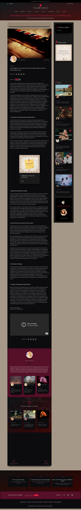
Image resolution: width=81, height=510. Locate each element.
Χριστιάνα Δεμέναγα (17, 419)
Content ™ (29, 11)
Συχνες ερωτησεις (71, 3)
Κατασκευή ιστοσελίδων (40, 506)
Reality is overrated (60, 167)
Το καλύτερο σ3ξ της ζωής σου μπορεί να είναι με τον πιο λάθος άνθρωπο (63, 124)
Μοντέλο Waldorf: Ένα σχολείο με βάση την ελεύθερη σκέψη (28, 391)
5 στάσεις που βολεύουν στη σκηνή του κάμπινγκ (42, 425)
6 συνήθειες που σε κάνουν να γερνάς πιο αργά (16, 425)
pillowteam (61, 140)
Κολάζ (58, 144)
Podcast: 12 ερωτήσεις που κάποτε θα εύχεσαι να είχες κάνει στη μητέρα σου (63, 192)
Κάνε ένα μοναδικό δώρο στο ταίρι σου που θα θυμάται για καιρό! (40, 482)
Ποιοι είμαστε (45, 501)
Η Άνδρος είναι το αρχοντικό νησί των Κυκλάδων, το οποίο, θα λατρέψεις (63, 102)
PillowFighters (51, 11)
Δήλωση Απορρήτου (57, 501)
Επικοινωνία (29, 501)
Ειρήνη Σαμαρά (30, 419)
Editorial (16, 11)
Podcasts (43, 11)
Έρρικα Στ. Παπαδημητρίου (64, 186)
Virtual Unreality (62, 118)
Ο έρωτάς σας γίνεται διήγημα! (40, 479)
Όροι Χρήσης (50, 501)
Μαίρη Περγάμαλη (22, 60)
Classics (37, 11)
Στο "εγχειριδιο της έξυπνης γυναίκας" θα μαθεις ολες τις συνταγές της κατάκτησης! (62, 484)
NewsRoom (22, 11)
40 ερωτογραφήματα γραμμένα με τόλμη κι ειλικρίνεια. (18, 482)
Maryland (12, 65)
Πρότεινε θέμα (35, 501)
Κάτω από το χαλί (41, 422)
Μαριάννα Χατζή (62, 96)
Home (28, 18)
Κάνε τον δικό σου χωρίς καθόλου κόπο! (62, 480)
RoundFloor (51, 506)
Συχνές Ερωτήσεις (23, 501)
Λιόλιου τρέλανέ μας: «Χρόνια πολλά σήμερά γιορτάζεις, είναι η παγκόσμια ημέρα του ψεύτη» (62, 147)
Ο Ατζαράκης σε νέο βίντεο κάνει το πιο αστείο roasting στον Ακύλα (63, 170)
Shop (64, 11)
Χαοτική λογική (27, 422)
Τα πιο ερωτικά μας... (18, 479)
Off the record (59, 189)
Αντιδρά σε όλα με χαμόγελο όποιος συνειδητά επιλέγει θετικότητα (16, 391)
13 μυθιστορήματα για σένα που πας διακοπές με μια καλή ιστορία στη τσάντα (29, 425)
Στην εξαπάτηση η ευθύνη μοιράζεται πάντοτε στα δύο (43, 390)
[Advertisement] (29, 447)
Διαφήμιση (40, 501)
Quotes (58, 11)
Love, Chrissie (13, 422)
